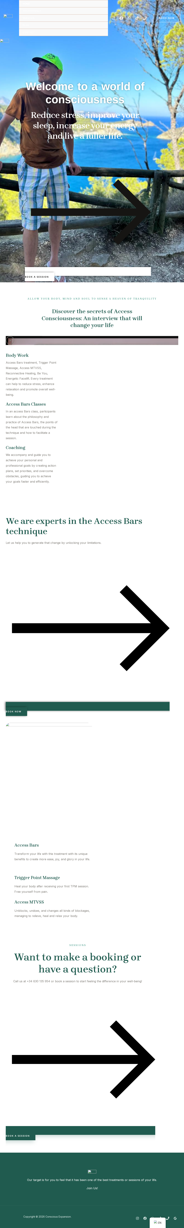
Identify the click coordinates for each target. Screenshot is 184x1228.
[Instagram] (113, 18)
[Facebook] (121, 18)
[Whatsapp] (129, 18)
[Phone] (145, 18)
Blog (26, 25)
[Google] (175, 1218)
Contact (29, 32)
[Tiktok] (137, 18)
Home (26, 3)
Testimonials (32, 10)
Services (28, 18)
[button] (92, 340)
